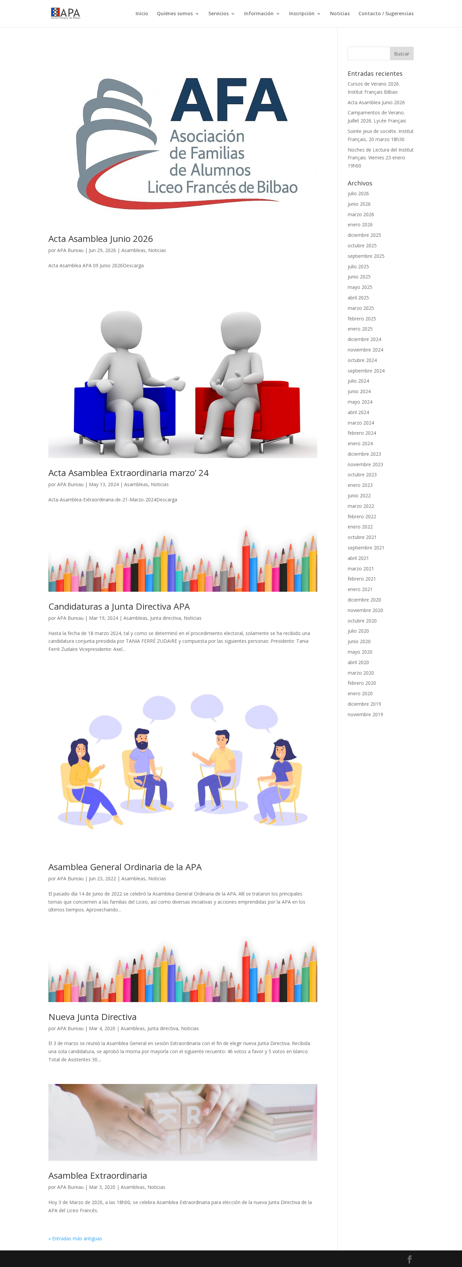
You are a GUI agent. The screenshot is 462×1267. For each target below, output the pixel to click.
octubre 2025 (362, 245)
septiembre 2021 (366, 547)
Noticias (340, 14)
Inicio (142, 14)
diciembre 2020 (364, 599)
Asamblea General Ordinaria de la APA (125, 867)
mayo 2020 (360, 652)
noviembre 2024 (365, 349)
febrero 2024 (362, 433)
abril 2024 (358, 412)
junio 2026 (359, 204)
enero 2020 (360, 693)
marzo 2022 (361, 506)
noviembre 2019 (365, 714)
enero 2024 (360, 443)
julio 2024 (358, 381)
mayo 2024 (360, 402)
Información (259, 14)
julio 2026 (358, 193)
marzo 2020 (361, 673)
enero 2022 (360, 526)
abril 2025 (358, 297)
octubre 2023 (362, 474)
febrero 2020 (362, 683)
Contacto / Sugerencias (386, 14)
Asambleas (133, 250)
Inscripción (302, 14)
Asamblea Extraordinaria (97, 1175)
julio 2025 (358, 266)
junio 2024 (359, 391)
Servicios (218, 14)
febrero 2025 (362, 318)
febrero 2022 (362, 516)
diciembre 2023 (364, 454)
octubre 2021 (362, 537)
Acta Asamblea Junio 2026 (100, 238)
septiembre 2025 (366, 256)
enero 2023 (360, 485)
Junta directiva (165, 618)
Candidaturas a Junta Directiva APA (119, 606)
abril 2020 (358, 662)
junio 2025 (359, 276)
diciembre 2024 (364, 339)
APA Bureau (70, 250)
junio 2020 (359, 641)
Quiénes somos (175, 14)
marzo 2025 (361, 308)
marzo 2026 (361, 214)
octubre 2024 (362, 360)
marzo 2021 (361, 568)
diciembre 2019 (364, 704)
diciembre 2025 (364, 235)
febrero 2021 (362, 578)
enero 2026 (360, 224)
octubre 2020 (362, 620)
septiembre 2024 (366, 370)
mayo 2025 (360, 287)
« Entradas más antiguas (75, 1238)
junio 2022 (359, 495)
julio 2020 (358, 631)
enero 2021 (360, 589)
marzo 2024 (361, 423)
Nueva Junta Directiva (92, 1017)
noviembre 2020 (365, 610)
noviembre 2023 (365, 464)
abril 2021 (358, 558)
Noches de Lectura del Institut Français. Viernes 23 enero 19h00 (381, 157)
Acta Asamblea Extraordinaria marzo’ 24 (128, 473)
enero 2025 (360, 328)
